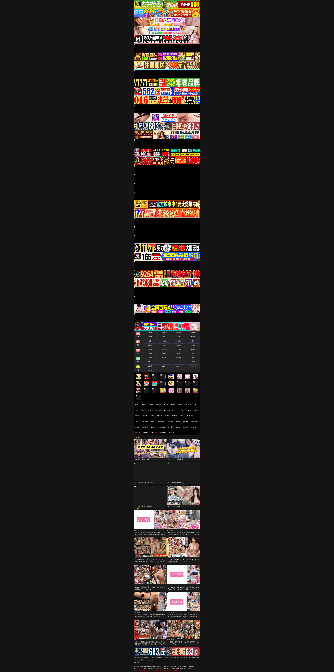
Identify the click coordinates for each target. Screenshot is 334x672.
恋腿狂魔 (193, 349)
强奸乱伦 (164, 332)
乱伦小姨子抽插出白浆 (175, 506)
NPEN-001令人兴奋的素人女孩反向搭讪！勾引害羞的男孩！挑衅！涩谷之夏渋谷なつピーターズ (183, 589)
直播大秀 (185, 427)
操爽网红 (174, 410)
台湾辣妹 (150, 341)
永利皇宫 (153, 421)
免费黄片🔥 (163, 433)
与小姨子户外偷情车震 (175, 459)
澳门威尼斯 (193, 427)
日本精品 (164, 336)
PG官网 (144, 404)
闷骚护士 (193, 353)
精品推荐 (150, 332)
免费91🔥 (137, 433)
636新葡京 (170, 421)
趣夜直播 (166, 416)
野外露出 (193, 345)
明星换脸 (164, 353)
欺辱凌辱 (150, 345)
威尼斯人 (137, 404)
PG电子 (173, 404)
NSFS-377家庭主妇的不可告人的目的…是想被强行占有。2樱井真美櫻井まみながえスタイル (150, 643)
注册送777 (188, 404)
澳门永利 (166, 404)
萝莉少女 (193, 332)
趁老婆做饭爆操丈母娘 (142, 459)
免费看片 (170, 427)
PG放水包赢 (166, 410)
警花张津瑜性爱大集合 (175, 483)
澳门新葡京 (190, 416)
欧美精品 (178, 332)
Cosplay (179, 336)
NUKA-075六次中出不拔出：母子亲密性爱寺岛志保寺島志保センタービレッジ (183, 561)
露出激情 (164, 357)
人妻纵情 (178, 366)
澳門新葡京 (145, 421)
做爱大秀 (178, 427)
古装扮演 (150, 349)
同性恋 (193, 362)
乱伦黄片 (152, 416)
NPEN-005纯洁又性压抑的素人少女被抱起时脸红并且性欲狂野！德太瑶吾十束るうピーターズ (183, 533)
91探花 (164, 345)
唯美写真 (178, 357)
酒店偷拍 (196, 410)
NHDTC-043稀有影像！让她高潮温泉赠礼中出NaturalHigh (183, 643)
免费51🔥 (185, 421)
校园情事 (164, 366)
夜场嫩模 (174, 416)
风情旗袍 (150, 353)
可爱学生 (178, 349)
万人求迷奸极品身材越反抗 (144, 506)
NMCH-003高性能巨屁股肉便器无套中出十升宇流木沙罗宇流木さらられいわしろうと (150, 615)
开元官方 (137, 427)
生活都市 (150, 366)
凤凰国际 (158, 410)
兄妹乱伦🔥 (154, 433)
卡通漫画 (150, 357)
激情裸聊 (178, 421)
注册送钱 (180, 404)
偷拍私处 (159, 416)
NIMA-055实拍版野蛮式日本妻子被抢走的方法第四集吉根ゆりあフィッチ (150, 588)
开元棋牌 (151, 404)
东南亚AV (193, 341)
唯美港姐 (178, 341)
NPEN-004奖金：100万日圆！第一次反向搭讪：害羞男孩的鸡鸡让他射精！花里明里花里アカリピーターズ (183, 616)
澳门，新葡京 (162, 427)
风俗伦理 (193, 366)
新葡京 (136, 410)
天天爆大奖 (145, 427)
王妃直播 (144, 416)
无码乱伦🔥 (194, 421)
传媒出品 (150, 362)
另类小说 (150, 370)
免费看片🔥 (161, 421)
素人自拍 (193, 336)
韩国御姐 (164, 341)
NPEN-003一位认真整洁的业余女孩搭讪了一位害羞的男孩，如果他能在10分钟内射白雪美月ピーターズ (150, 534)
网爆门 (193, 357)
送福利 (195, 404)
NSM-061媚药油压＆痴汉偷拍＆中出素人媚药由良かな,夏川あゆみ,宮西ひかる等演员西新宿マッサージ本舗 (150, 562)
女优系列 (164, 349)
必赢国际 (150, 410)
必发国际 (181, 416)
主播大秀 (137, 416)
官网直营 (158, 404)
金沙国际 (153, 427)
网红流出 (178, 345)
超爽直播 (182, 410)
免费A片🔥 (146, 433)
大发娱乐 (137, 421)
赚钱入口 (171, 433)
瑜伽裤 (178, 353)
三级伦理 (150, 336)
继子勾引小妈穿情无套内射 (144, 483)
